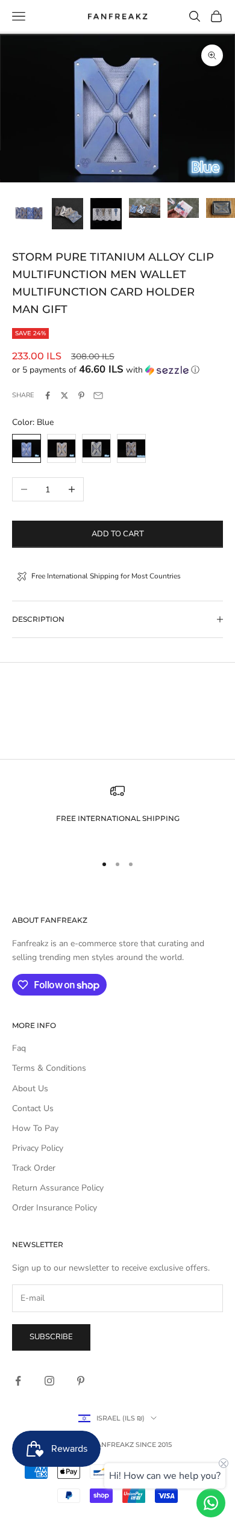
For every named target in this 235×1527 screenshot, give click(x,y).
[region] (117, 813)
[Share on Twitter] (64, 395)
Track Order (33, 1168)
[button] (117, 370)
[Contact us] (210, 1502)
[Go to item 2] (67, 214)
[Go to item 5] (183, 208)
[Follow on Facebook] (18, 1381)
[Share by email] (98, 395)
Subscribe (51, 1336)
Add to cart (118, 533)
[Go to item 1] (29, 214)
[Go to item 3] (106, 214)
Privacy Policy (37, 1148)
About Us (30, 1088)
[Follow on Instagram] (49, 1381)
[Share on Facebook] (47, 395)
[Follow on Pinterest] (81, 1381)
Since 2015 (154, 1444)
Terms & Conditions (49, 1068)
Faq (19, 1048)
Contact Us (33, 1108)
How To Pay (35, 1128)
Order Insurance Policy (54, 1207)
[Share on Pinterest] (81, 395)
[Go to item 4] (144, 208)
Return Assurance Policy (58, 1188)
